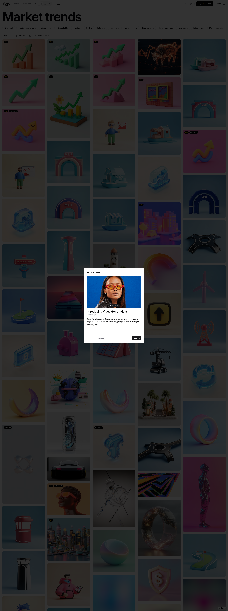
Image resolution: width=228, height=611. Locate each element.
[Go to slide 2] (112, 305)
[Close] (141, 270)
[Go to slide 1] (110, 305)
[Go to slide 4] (115, 305)
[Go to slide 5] (117, 305)
